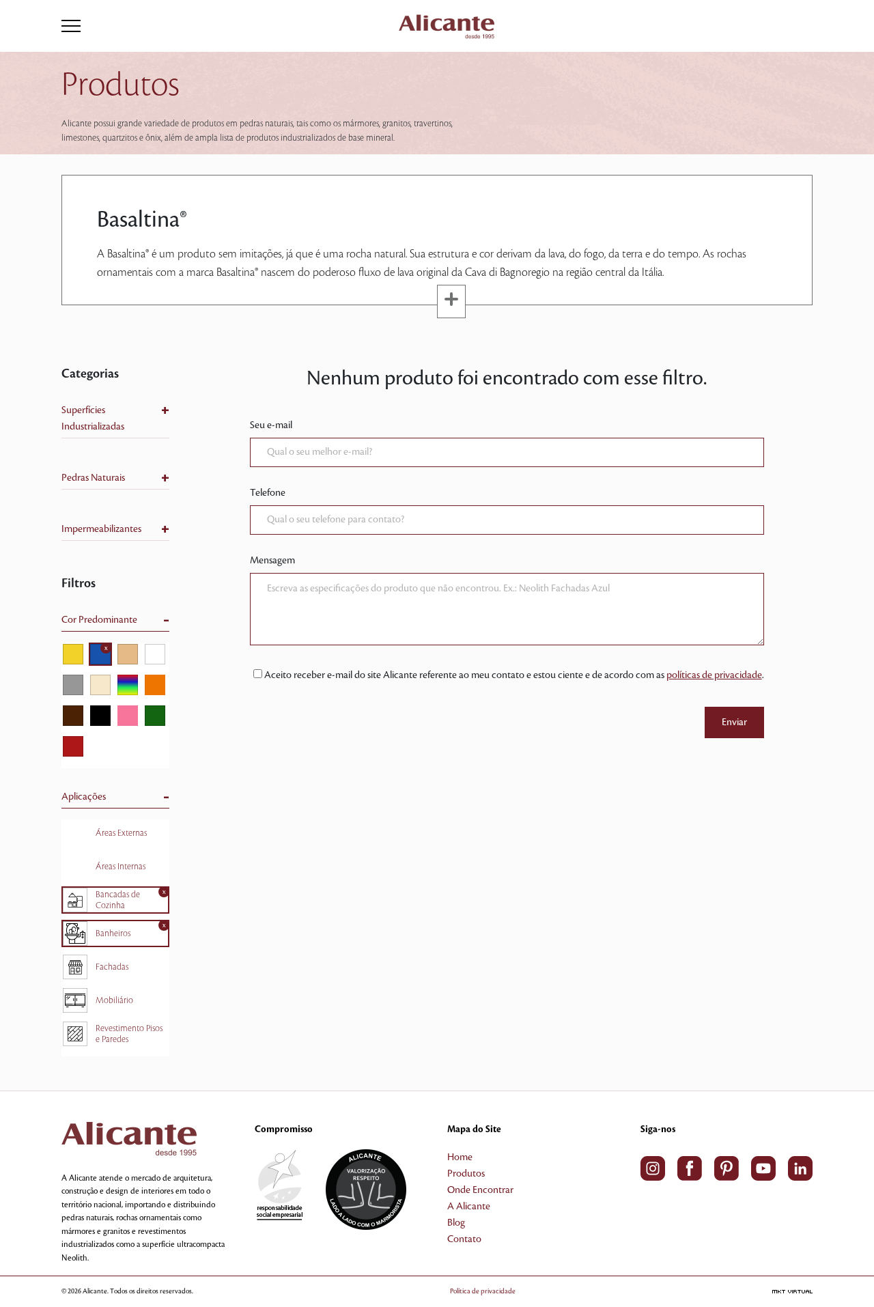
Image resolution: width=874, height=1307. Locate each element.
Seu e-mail (271, 425)
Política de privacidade (483, 1291)
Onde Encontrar (480, 1190)
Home (460, 1157)
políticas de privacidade (714, 675)
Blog (456, 1223)
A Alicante (468, 1206)
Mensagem (272, 560)
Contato (464, 1239)
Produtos (466, 1173)
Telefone (267, 493)
